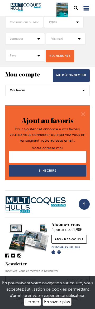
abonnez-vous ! (69, 239)
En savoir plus (57, 302)
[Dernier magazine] (62, 9)
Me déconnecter (71, 75)
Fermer (32, 302)
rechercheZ (60, 56)
